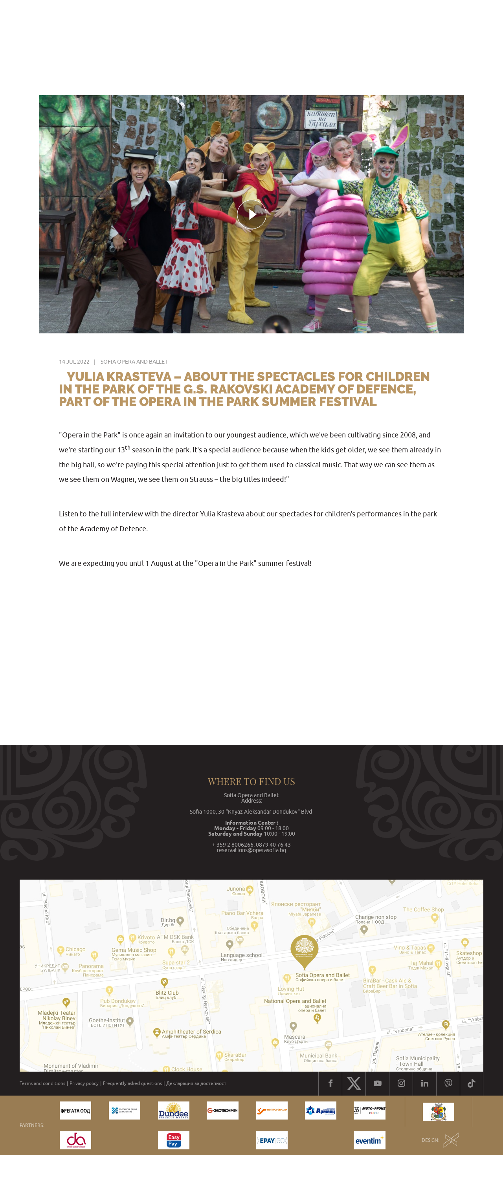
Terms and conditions (42, 1083)
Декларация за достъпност (196, 1083)
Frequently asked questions (132, 1083)
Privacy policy (84, 1083)
